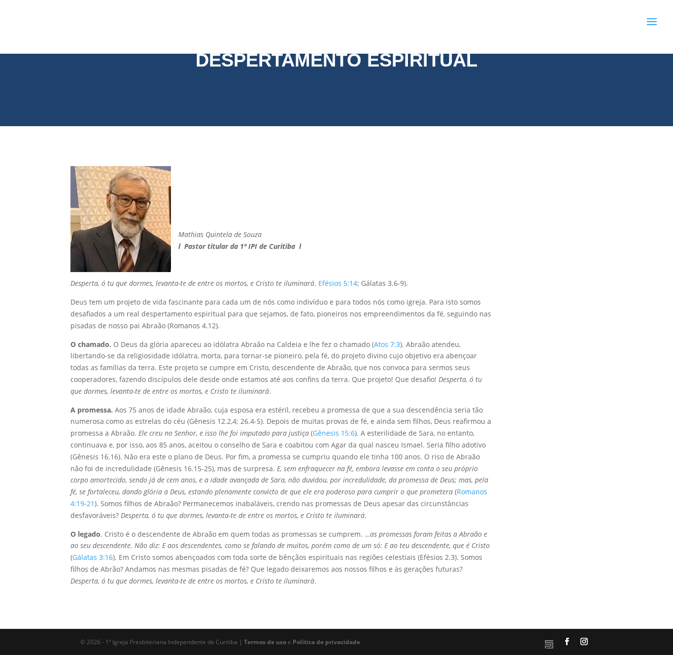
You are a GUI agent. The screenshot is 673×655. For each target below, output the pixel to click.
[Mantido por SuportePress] (549, 644)
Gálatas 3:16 (92, 557)
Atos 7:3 (387, 344)
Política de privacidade (326, 642)
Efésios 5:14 (337, 283)
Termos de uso (265, 642)
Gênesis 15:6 (334, 433)
